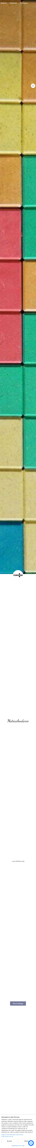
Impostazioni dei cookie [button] (18, 1145)
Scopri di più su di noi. (7, 1136)
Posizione (13, 3)
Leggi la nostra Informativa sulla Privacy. (12, 1134)
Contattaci (24, 3)
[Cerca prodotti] (33, 86)
